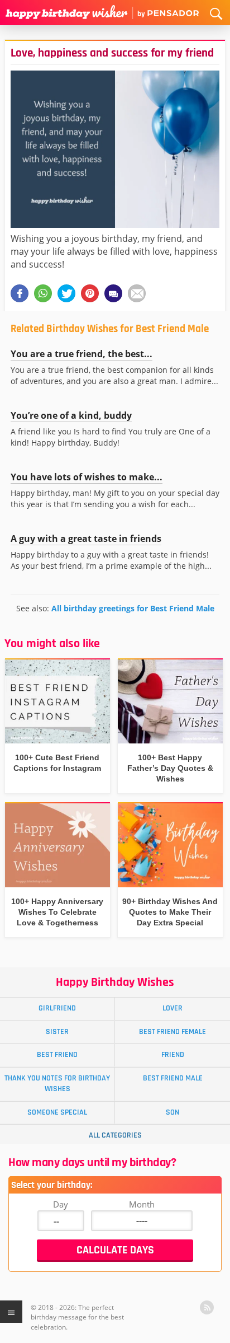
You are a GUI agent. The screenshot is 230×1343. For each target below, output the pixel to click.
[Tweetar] (66, 293)
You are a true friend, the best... (81, 354)
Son (172, 1112)
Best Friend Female (172, 1032)
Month (142, 1204)
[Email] (137, 293)
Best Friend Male (173, 1078)
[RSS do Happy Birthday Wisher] (207, 1307)
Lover (172, 1008)
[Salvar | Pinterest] (90, 293)
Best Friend (57, 1055)
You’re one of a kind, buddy (71, 415)
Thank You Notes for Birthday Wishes (57, 1083)
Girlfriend (57, 1008)
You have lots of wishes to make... (86, 477)
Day (60, 1204)
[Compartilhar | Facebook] (19, 293)
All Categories (115, 1135)
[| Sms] (113, 293)
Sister (57, 1032)
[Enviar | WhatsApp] (43, 293)
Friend (172, 1055)
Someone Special (57, 1112)
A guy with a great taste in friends (86, 538)
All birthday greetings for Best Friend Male (132, 608)
